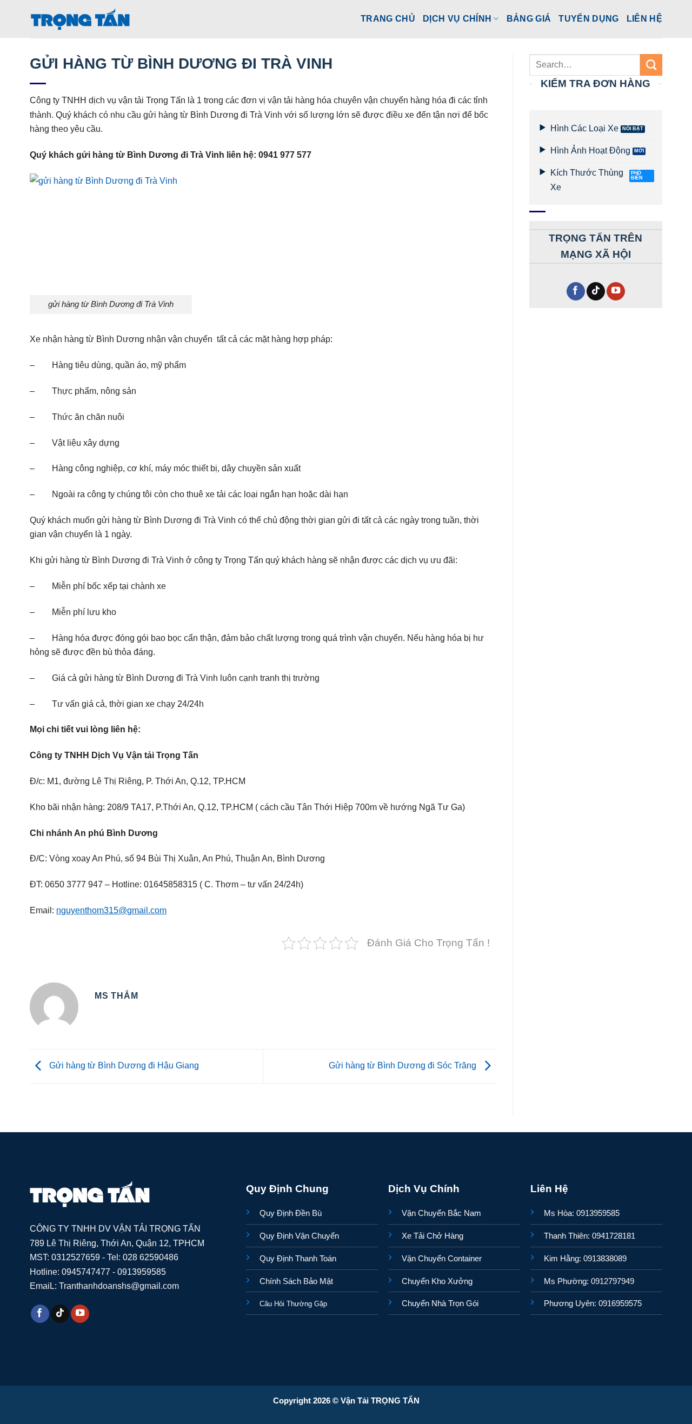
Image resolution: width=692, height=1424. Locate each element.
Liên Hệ (644, 18)
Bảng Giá (529, 18)
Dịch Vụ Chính (457, 18)
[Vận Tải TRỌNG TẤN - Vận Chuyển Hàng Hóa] (80, 19)
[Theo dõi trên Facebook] (576, 291)
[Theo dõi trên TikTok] (596, 291)
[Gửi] (651, 65)
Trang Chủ (388, 18)
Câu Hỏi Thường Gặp (293, 1304)
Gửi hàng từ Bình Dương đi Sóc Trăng (403, 1066)
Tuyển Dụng (588, 18)
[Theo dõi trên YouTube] (616, 291)
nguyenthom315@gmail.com (111, 910)
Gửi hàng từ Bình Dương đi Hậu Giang (123, 1066)
